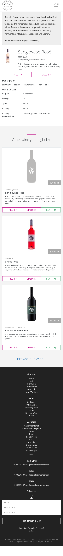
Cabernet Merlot (31, 425)
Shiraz (31, 439)
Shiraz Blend (31, 442)
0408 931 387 (19, 464)
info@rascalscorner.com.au (37, 464)
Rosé (31, 415)
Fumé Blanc (32, 447)
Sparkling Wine (31, 407)
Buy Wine (31, 383)
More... (32, 454)
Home (31, 378)
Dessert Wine (31, 413)
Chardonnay (31, 445)
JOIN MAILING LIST (31, 521)
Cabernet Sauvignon (17, 330)
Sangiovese (31, 436)
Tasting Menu (31, 386)
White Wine (32, 404)
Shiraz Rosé (11, 261)
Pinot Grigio (31, 450)
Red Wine (31, 402)
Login (27, 392)
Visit (31, 381)
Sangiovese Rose (14, 192)
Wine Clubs (31, 389)
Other (31, 410)
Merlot (31, 431)
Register (34, 392)
